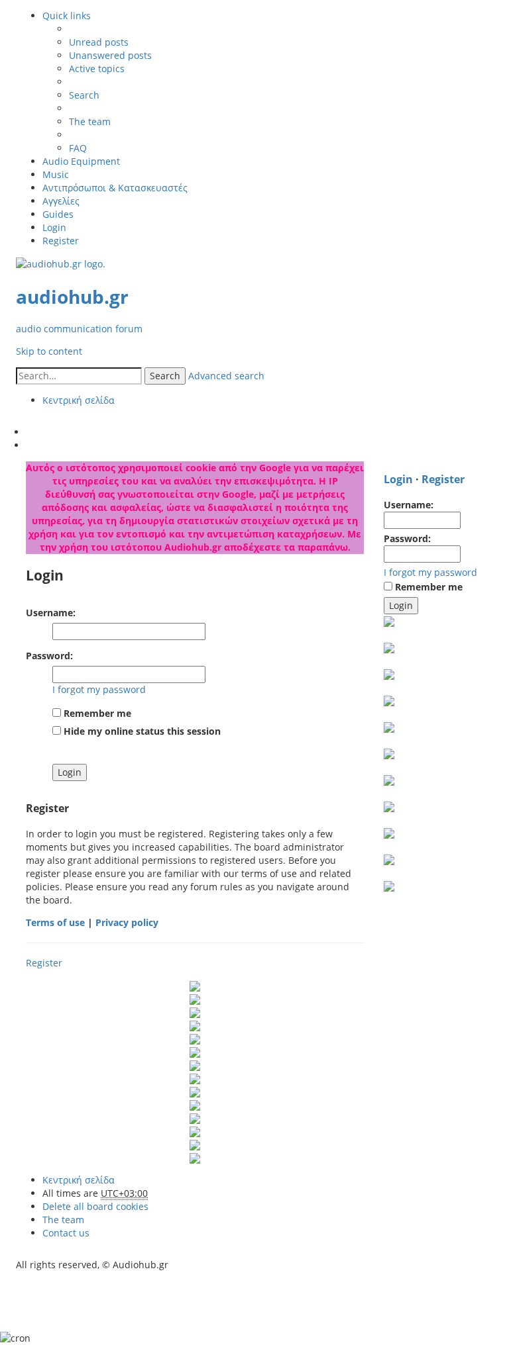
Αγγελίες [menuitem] (61, 201)
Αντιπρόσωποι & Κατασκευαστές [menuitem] (115, 187)
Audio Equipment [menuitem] (81, 161)
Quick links (66, 15)
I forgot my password (99, 689)
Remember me (96, 713)
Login (398, 479)
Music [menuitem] (55, 174)
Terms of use (55, 922)
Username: (51, 612)
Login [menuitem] (54, 227)
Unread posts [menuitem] (99, 42)
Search (165, 375)
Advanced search (226, 375)
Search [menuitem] (84, 95)
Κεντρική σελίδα (78, 1180)
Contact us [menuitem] (65, 1233)
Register (44, 962)
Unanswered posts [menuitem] (110, 55)
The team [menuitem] (90, 121)
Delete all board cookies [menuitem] (95, 1206)
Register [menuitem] (60, 240)
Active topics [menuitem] (97, 68)
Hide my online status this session (141, 731)
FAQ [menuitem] (78, 148)
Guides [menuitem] (58, 214)
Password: (49, 655)
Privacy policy (126, 922)
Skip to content (49, 351)
